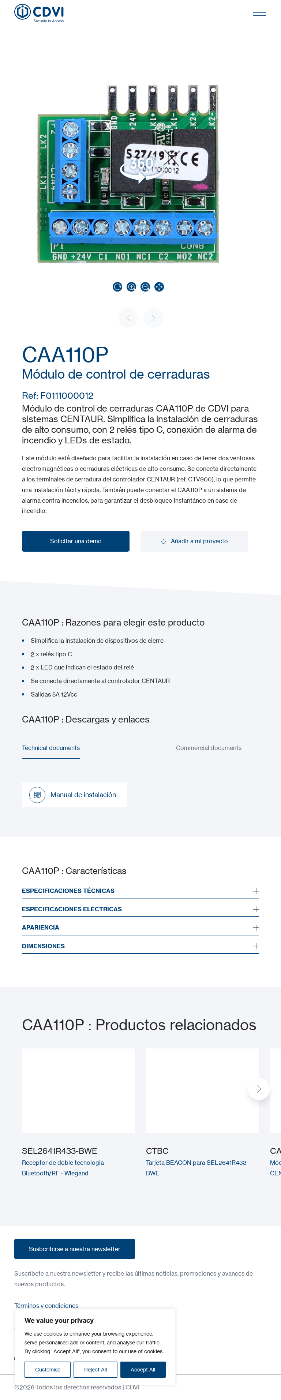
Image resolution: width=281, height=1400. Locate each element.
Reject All (95, 1369)
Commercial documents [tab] (208, 747)
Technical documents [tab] (51, 747)
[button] (259, 1089)
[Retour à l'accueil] (39, 13)
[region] (95, 1347)
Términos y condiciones (46, 1305)
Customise (47, 1369)
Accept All (143, 1369)
